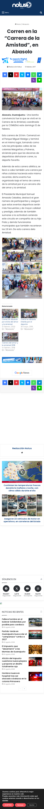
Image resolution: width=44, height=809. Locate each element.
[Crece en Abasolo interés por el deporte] (29, 313)
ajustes (5, 800)
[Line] (39, 80)
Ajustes (31, 805)
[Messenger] (27, 74)
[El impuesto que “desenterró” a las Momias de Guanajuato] (35, 649)
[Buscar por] (41, 12)
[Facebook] (4, 74)
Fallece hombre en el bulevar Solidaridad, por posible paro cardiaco (14, 622)
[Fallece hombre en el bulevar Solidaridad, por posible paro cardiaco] (35, 622)
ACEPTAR (8, 805)
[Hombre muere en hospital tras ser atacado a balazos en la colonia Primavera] (35, 676)
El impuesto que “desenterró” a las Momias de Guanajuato (13, 649)
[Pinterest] (16, 74)
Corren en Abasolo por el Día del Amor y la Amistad (10, 321)
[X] (10, 74)
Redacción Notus (15, 67)
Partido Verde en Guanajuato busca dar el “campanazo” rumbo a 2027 (14, 635)
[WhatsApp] (33, 74)
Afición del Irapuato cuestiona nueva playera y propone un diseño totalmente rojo (14, 662)
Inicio (18, 24)
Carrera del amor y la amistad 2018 (10, 344)
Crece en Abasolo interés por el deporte (28, 321)
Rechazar (20, 805)
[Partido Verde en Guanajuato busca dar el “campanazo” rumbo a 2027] (35, 634)
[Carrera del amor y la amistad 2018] (10, 337)
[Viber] (33, 80)
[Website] (22, 452)
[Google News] (22, 373)
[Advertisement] (22, 418)
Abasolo (25, 24)
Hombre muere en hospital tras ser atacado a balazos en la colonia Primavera (14, 677)
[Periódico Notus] (22, 5)
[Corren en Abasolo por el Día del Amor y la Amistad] (10, 313)
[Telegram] (39, 74)
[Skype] (22, 74)
